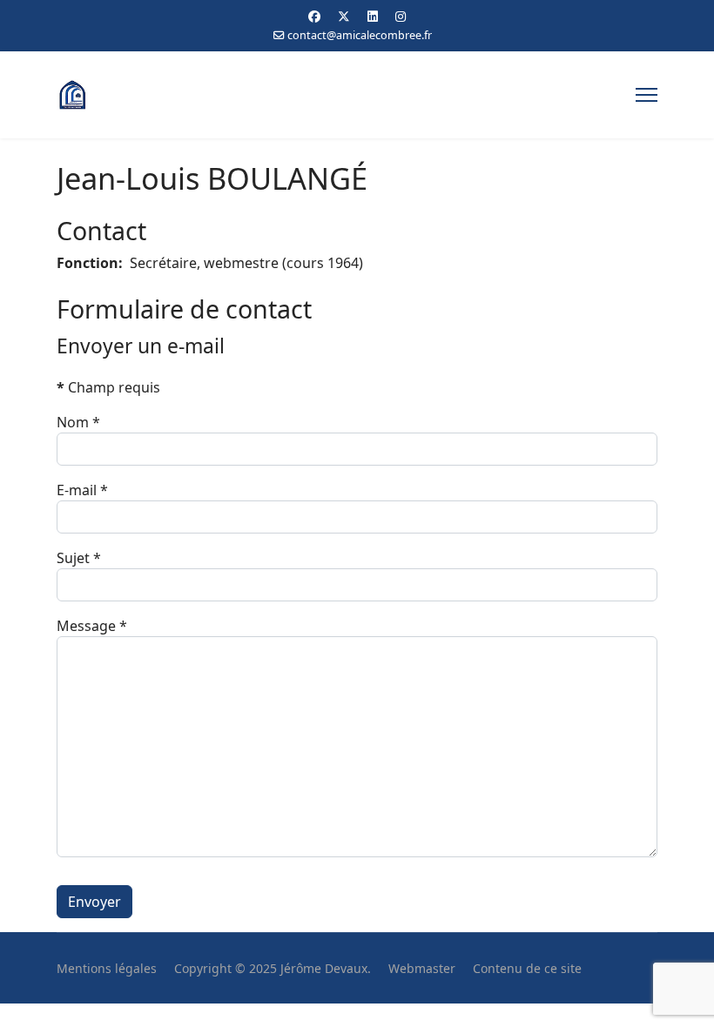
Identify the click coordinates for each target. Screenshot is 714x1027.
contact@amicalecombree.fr (359, 35)
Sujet (79, 557)
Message (92, 625)
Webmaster (421, 968)
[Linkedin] (372, 16)
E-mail (82, 490)
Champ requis (108, 387)
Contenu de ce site (527, 968)
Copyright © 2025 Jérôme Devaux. (272, 968)
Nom (78, 422)
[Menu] (646, 95)
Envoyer (94, 901)
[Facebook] (314, 16)
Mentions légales (107, 968)
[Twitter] (344, 16)
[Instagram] (400, 16)
